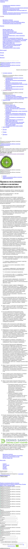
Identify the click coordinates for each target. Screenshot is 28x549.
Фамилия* (2, 537)
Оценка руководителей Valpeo (10, 31)
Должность (2, 522)
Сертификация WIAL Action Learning (11, 47)
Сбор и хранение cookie (9, 485)
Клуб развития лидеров (8, 30)
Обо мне (2, 52)
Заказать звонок (4, 476)
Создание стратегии (7, 73)
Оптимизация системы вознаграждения (12, 23)
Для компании (3, 152)
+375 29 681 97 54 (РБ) (14, 60)
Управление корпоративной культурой (12, 14)
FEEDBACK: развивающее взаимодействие (13, 38)
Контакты (2, 57)
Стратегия (2, 1)
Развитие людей (6, 100)
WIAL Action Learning (8, 46)
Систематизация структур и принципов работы (14, 22)
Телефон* (2, 519)
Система (2, 16)
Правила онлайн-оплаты (16, 484)
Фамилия (2, 517)
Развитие (2, 25)
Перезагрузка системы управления (11, 21)
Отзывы (2, 55)
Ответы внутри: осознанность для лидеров (13, 455)
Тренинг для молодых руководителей (11, 45)
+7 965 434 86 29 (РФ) (4, 60)
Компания (2, 523)
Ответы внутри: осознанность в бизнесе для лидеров (15, 39)
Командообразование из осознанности (12, 41)
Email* (1, 520)
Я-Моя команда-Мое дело (9, 43)
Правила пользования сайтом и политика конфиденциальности (9, 483)
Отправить (3, 526)
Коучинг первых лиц (7, 29)
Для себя (9, 152)
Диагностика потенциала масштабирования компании (15, 7)
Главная (4, 463)
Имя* (1, 516)
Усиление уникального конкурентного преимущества (15, 12)
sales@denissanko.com (4, 62)
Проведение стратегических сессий (11, 9)
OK (17, 545)
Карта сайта (3, 460)
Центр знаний (3, 50)
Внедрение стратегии (8, 19)
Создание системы (7, 90)
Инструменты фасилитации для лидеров (12, 44)
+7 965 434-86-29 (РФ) (5, 69)
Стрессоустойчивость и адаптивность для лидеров (14, 40)
